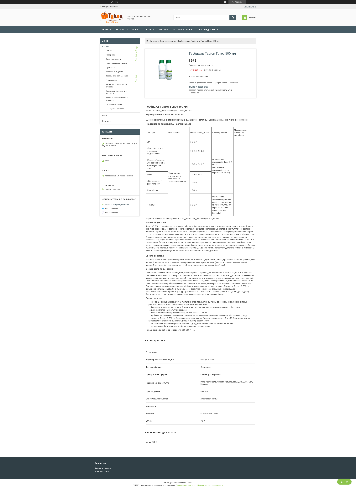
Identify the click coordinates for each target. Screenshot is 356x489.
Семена (109, 51)
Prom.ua (190, 483)
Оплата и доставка (207, 30)
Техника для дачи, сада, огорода (116, 85)
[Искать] (232, 17)
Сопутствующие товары (116, 63)
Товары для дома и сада (117, 76)
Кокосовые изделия (114, 72)
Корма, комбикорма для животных (116, 92)
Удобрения (110, 55)
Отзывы (163, 30)
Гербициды (183, 41)
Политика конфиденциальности (210, 485)
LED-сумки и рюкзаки (115, 109)
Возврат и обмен (182, 30)
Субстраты (110, 67)
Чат (346, 482)
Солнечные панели (114, 104)
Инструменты (111, 80)
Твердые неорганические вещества (117, 99)
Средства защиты (168, 41)
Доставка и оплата (103, 468)
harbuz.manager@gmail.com (117, 204)
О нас (135, 30)
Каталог (120, 30)
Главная (106, 30)
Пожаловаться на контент (186, 485)
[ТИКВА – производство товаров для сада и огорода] (111, 22)
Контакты (149, 30)
